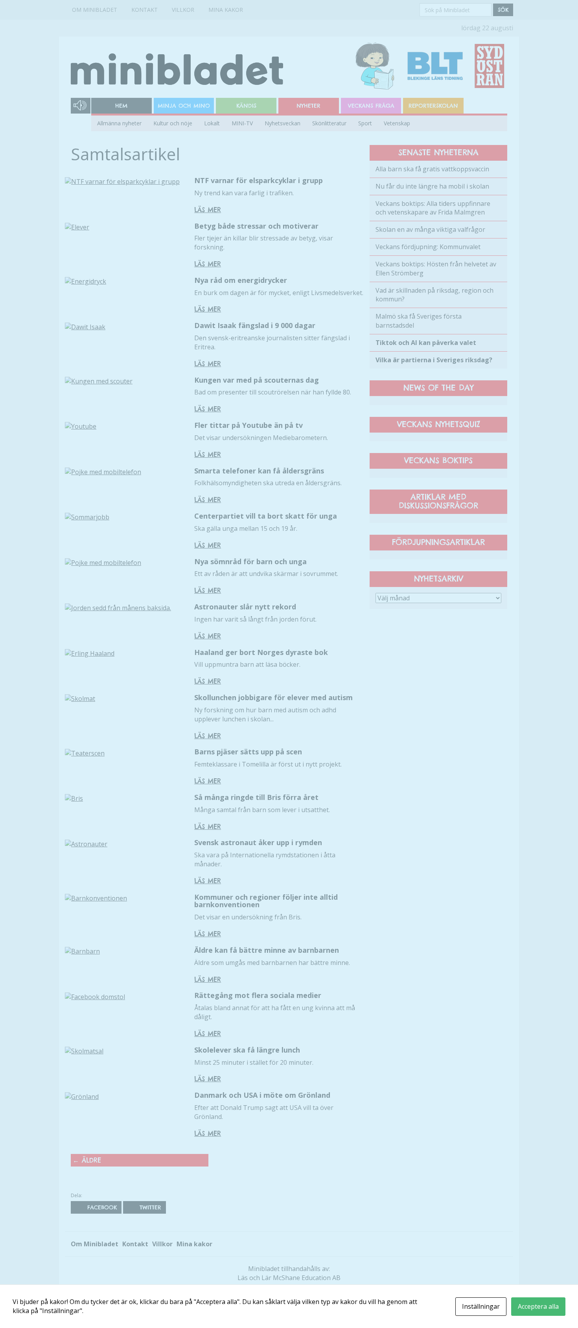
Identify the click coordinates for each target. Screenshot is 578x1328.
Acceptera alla (538, 1306)
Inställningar (481, 1306)
